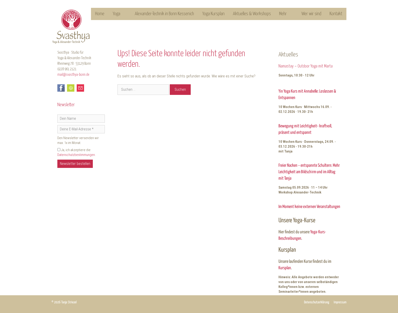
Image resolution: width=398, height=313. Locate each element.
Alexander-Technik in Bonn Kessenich (164, 14)
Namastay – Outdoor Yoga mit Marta (305, 66)
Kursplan (284, 268)
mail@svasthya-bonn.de (73, 74)
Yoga (116, 14)
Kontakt (336, 14)
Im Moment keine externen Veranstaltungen (309, 207)
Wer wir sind (311, 14)
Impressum (340, 302)
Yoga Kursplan (213, 14)
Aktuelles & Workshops (252, 14)
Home (99, 14)
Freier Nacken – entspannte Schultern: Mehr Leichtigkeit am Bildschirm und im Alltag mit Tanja (309, 172)
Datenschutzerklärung (316, 302)
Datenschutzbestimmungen (76, 155)
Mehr (283, 14)
